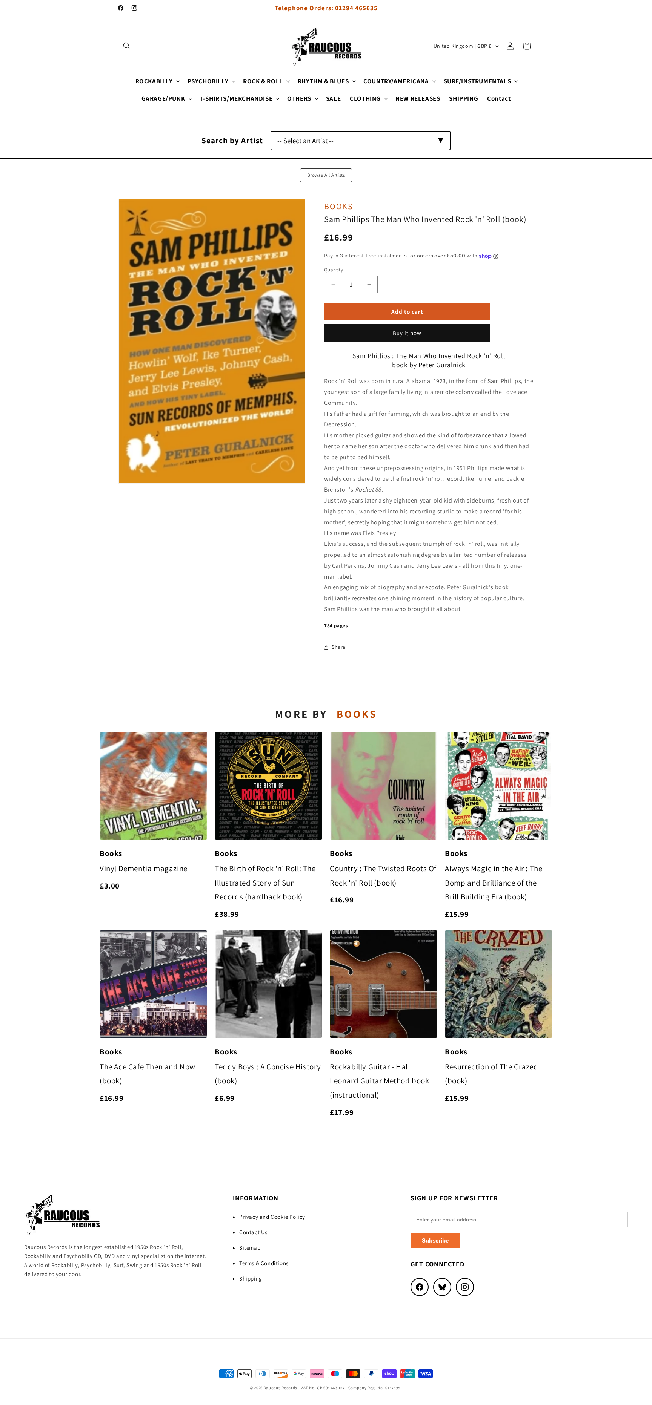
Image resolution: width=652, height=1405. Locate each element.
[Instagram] (465, 1287)
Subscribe (435, 1240)
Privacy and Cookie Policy (272, 1216)
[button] (126, 46)
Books (338, 206)
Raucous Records (281, 1387)
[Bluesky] (442, 1287)
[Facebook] (420, 1287)
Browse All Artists (326, 175)
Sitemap (249, 1247)
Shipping (250, 1278)
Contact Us (253, 1232)
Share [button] (339, 647)
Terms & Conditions (264, 1263)
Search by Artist (232, 140)
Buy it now (407, 333)
